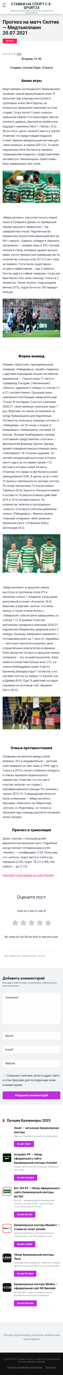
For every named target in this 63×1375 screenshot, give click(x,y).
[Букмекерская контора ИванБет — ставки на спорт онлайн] (7, 1231)
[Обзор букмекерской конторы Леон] (7, 1261)
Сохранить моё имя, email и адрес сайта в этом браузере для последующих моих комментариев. (31, 1080)
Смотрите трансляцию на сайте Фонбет (28, 875)
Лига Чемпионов (12, 956)
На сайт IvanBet (24, 1244)
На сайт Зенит (24, 1144)
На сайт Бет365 (24, 1214)
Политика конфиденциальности (24, 1367)
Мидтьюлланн (29, 956)
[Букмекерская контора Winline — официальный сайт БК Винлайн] (7, 1291)
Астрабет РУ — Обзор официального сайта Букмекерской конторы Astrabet (35, 1158)
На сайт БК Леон (25, 1273)
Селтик (41, 956)
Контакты (51, 1367)
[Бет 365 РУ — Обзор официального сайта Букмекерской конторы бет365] (7, 1195)
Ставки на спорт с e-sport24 (31, 6)
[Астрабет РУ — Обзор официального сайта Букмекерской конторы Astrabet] (7, 1161)
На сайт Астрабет (25, 1177)
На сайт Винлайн (25, 1303)
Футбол (9, 41)
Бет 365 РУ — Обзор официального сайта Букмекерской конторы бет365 (37, 1192)
